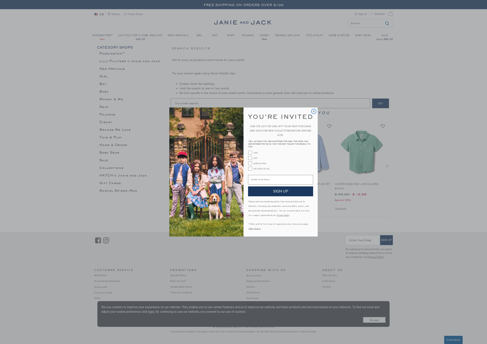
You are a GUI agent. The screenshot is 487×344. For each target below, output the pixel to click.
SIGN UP (280, 191)
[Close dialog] (313, 111)
